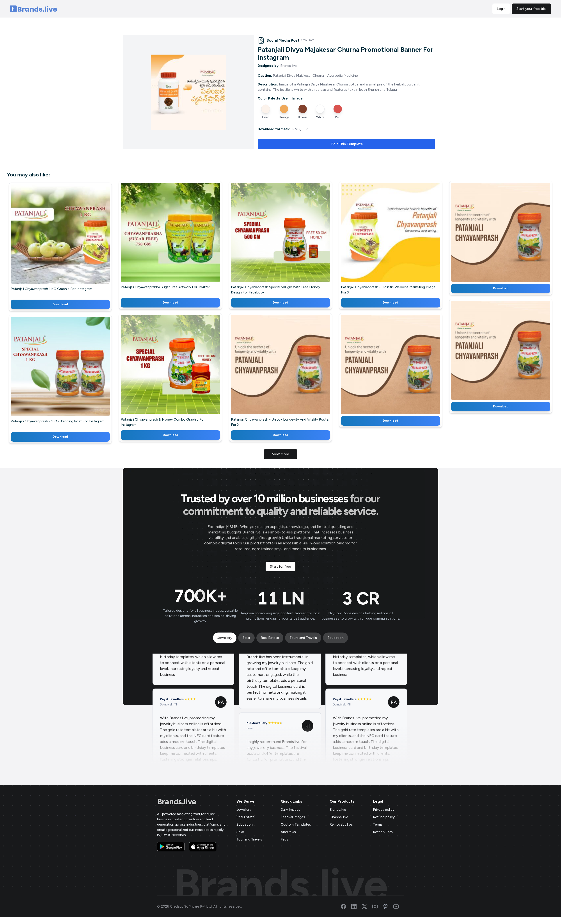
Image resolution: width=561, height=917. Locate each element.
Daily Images (290, 809)
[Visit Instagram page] (377, 906)
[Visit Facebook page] (346, 906)
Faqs (284, 839)
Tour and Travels (249, 839)
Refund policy (384, 817)
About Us (288, 832)
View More (280, 454)
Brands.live (176, 801)
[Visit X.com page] (367, 906)
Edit (51, 240)
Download (60, 304)
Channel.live (339, 817)
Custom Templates (296, 824)
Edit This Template (347, 144)
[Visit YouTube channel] (398, 906)
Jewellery (243, 809)
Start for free (280, 566)
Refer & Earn (383, 832)
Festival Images (293, 817)
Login (501, 9)
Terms (378, 824)
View (67, 240)
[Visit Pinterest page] (388, 906)
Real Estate (245, 817)
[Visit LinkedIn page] (356, 906)
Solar (240, 832)
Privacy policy (383, 809)
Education (244, 824)
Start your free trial (531, 9)
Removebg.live (341, 824)
